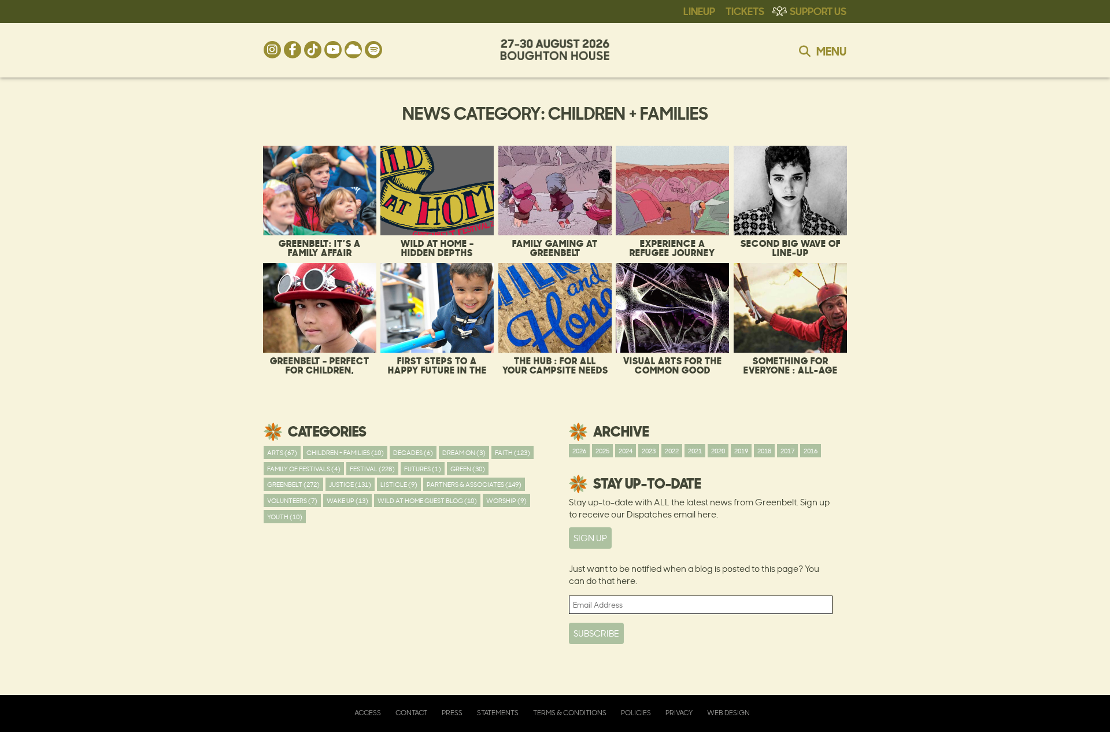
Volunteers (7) (292, 500)
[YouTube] (333, 49)
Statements (498, 713)
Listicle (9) (398, 484)
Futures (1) (422, 468)
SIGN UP (590, 538)
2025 (602, 450)
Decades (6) (413, 452)
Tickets (745, 10)
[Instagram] (272, 49)
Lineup (699, 10)
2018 (764, 450)
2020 (718, 450)
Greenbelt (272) (293, 484)
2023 (649, 450)
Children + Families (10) (345, 452)
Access (367, 713)
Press (452, 713)
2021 (695, 450)
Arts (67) (282, 452)
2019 (741, 450)
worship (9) (506, 500)
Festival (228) (372, 468)
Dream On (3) (464, 452)
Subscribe (596, 633)
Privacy (679, 713)
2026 (579, 450)
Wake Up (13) (347, 500)
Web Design (728, 713)
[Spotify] (373, 49)
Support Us (818, 10)
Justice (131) (350, 484)
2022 (672, 450)
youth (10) (284, 516)
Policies (636, 713)
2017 (787, 450)
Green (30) (467, 468)
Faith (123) (512, 452)
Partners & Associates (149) (474, 484)
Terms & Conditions (569, 713)
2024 (625, 450)
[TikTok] (312, 49)
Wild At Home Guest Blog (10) (427, 500)
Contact (411, 713)
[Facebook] (292, 49)
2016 (810, 450)
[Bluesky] (353, 49)
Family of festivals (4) (304, 468)
